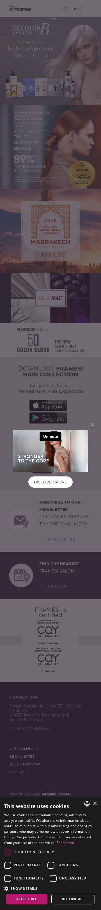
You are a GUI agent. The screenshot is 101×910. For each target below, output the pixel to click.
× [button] (95, 804)
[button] (50, 888)
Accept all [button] (26, 899)
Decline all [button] (73, 899)
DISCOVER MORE (50, 482)
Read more (65, 842)
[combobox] (87, 804)
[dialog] (50, 853)
